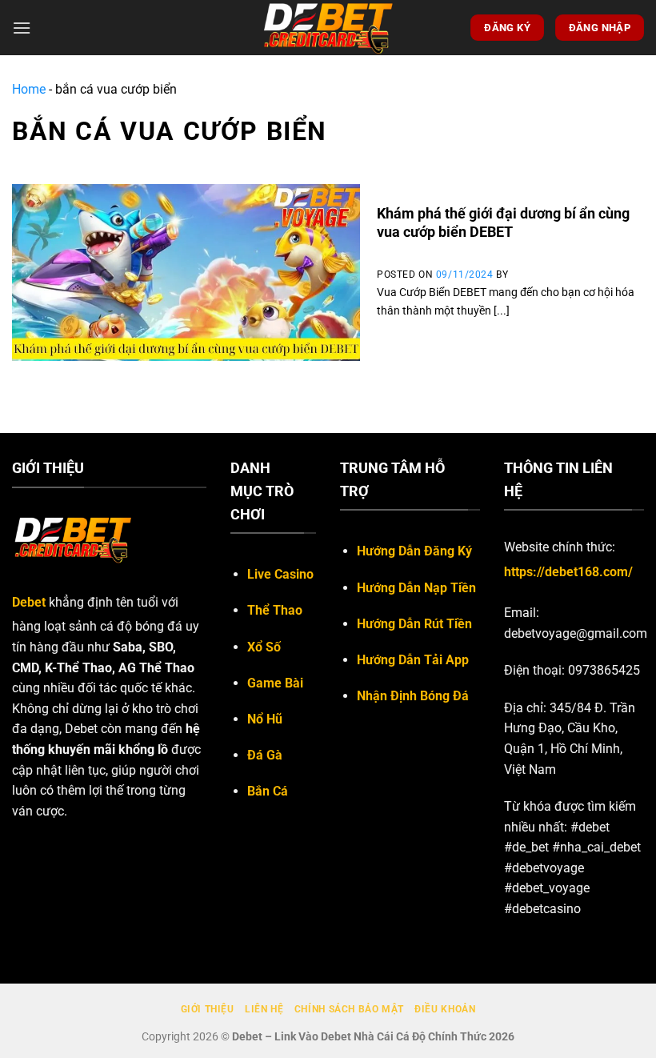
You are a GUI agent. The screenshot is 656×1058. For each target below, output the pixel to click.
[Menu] (21, 27)
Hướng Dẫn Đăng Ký (414, 551)
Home (29, 89)
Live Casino (280, 574)
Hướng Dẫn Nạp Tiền (416, 587)
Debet (29, 602)
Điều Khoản (444, 1009)
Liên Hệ (264, 1009)
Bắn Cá (267, 791)
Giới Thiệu (207, 1009)
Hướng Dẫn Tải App (413, 659)
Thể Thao (274, 610)
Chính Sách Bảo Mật (349, 1009)
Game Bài (275, 683)
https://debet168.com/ (568, 571)
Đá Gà (264, 755)
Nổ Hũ (264, 719)
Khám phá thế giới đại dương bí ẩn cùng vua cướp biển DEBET (503, 222)
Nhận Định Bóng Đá (413, 695)
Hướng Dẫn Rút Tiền (414, 623)
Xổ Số (264, 647)
